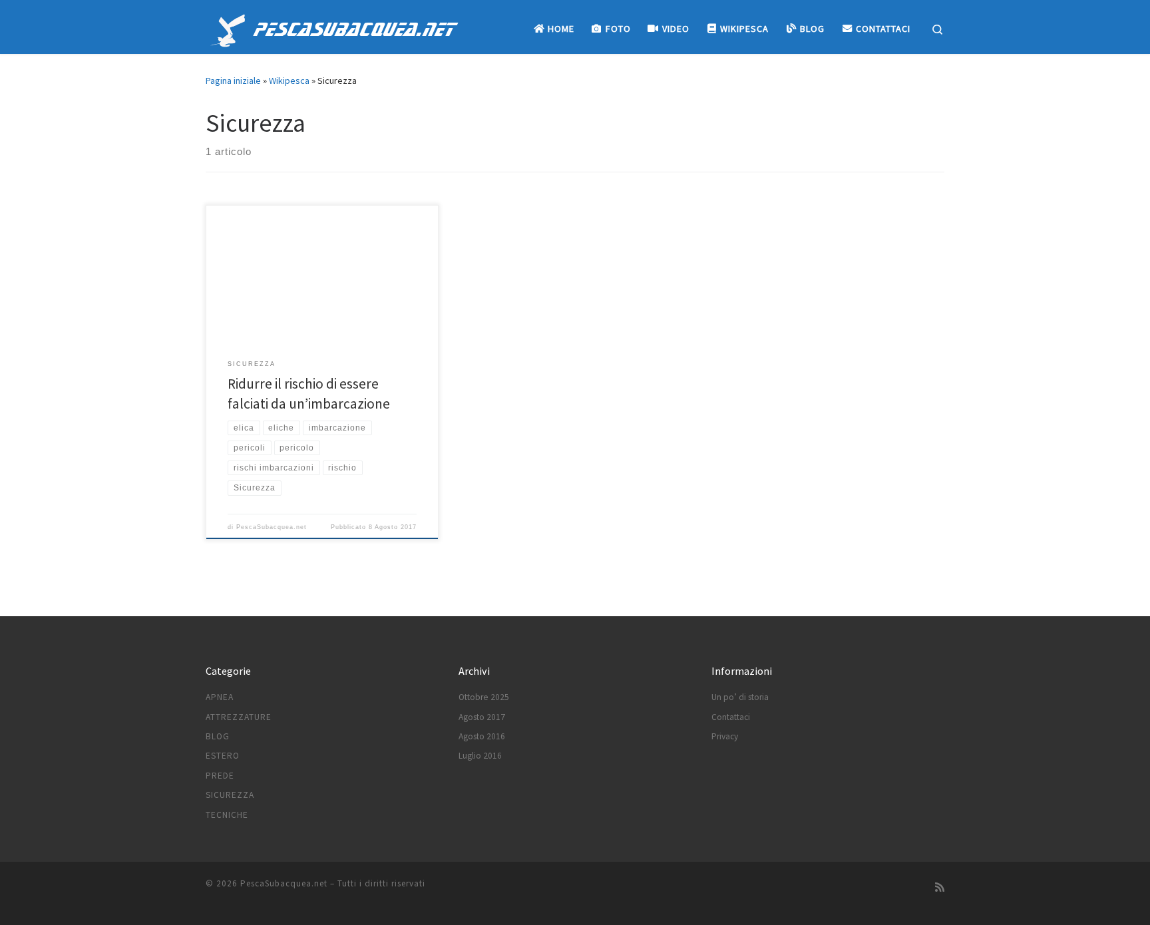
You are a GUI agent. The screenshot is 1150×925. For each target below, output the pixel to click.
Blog (218, 736)
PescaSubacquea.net (271, 527)
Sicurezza (230, 795)
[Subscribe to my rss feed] (939, 887)
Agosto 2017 (482, 717)
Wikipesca (289, 81)
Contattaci (730, 717)
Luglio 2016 (480, 755)
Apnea (220, 697)
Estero (223, 755)
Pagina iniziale (233, 81)
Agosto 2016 (482, 736)
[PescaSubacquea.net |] (228, 28)
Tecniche (227, 815)
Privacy (724, 736)
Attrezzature (239, 717)
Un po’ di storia (740, 697)
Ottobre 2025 (484, 697)
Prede (220, 775)
